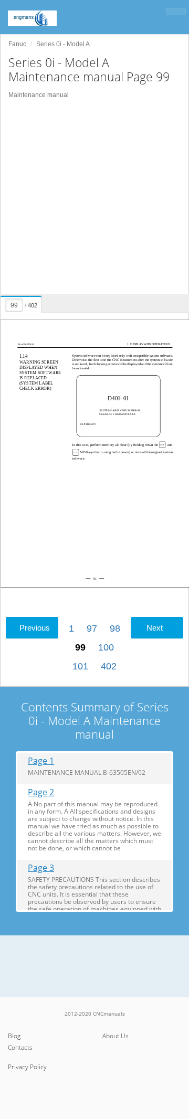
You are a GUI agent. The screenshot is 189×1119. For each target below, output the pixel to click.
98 (115, 628)
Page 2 (41, 792)
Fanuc (17, 44)
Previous (34, 627)
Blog (14, 1035)
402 (109, 666)
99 (80, 647)
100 (106, 647)
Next (154, 627)
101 (80, 666)
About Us (115, 1035)
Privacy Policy (27, 1066)
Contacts (20, 1047)
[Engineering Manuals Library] (47, 13)
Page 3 (41, 867)
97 (92, 628)
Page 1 (41, 760)
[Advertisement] (94, 196)
